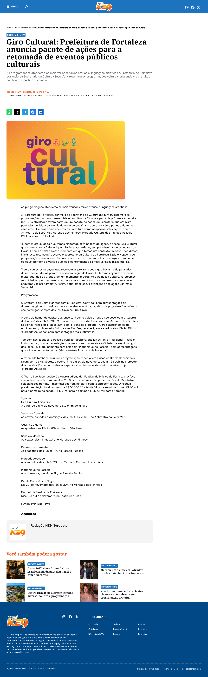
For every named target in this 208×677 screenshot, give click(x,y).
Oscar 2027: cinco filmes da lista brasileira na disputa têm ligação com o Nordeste (49, 572)
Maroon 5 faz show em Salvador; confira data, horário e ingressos (122, 571)
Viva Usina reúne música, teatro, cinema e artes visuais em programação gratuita (122, 594)
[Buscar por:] (26, 6)
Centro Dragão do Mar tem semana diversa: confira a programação (50, 594)
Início (9, 27)
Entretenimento (20, 27)
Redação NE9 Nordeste (18, 91)
